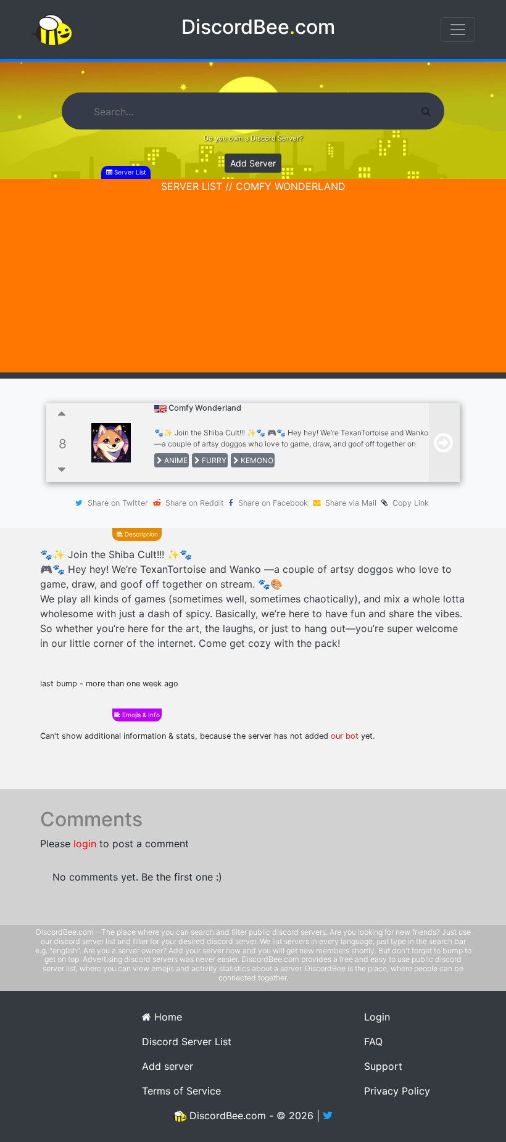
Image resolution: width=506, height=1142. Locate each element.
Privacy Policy (397, 1091)
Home (166, 1017)
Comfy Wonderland (204, 408)
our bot (345, 736)
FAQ (373, 1041)
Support (383, 1066)
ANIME (175, 460)
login (84, 843)
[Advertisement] (253, 286)
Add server (167, 1066)
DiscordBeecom (258, 27)
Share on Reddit (194, 502)
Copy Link (408, 502)
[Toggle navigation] (458, 29)
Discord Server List (186, 1041)
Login (377, 1017)
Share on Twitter (118, 502)
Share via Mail (350, 502)
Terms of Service (181, 1091)
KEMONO (256, 460)
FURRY (213, 460)
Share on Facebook (273, 502)
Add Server (253, 163)
